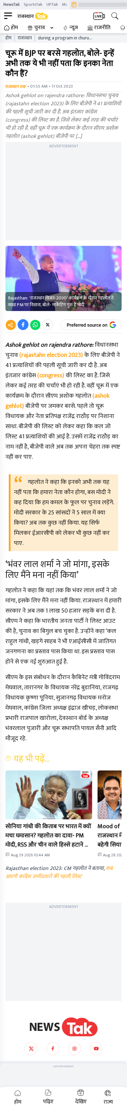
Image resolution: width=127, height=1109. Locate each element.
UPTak (52, 4)
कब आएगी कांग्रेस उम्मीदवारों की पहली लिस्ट (59, 872)
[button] (48, 794)
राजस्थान (25, 38)
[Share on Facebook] (23, 324)
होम (14, 28)
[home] (64, 1026)
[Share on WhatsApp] (35, 324)
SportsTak (33, 4)
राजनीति (102, 28)
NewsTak (11, 4)
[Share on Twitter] (47, 324)
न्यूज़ (73, 28)
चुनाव (39, 28)
